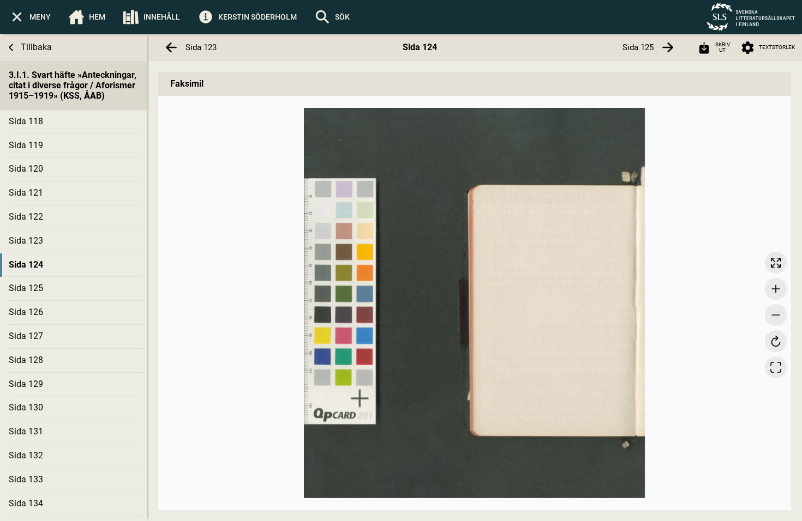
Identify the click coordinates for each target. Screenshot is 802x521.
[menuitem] (30, 17)
